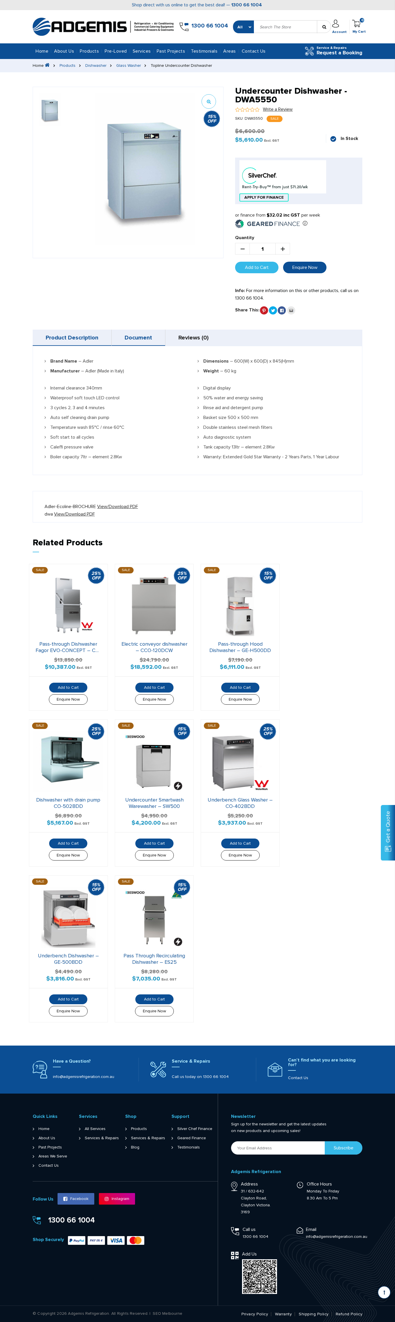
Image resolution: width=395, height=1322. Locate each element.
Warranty (283, 1314)
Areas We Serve (52, 1156)
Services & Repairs (102, 1138)
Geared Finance (191, 1138)
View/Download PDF (117, 506)
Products (67, 65)
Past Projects (171, 51)
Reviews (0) (193, 337)
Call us (249, 1229)
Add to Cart (257, 267)
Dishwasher (95, 65)
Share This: (247, 310)
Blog (135, 1147)
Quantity (244, 237)
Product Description (72, 337)
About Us (64, 51)
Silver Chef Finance (194, 1129)
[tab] (72, 338)
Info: (240, 290)
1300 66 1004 (246, 5)
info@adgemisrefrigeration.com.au (83, 1076)
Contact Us (254, 51)
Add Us (249, 1254)
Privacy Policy (254, 1314)
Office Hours (319, 1184)
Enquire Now (305, 267)
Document (138, 337)
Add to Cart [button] (68, 687)
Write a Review (278, 109)
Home (42, 51)
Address (249, 1184)
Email (311, 1229)
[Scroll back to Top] (384, 1292)
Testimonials (204, 51)
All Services (95, 1129)
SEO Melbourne (167, 1314)
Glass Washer (128, 65)
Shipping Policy (314, 1314)
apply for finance (264, 197)
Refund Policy (349, 1314)
